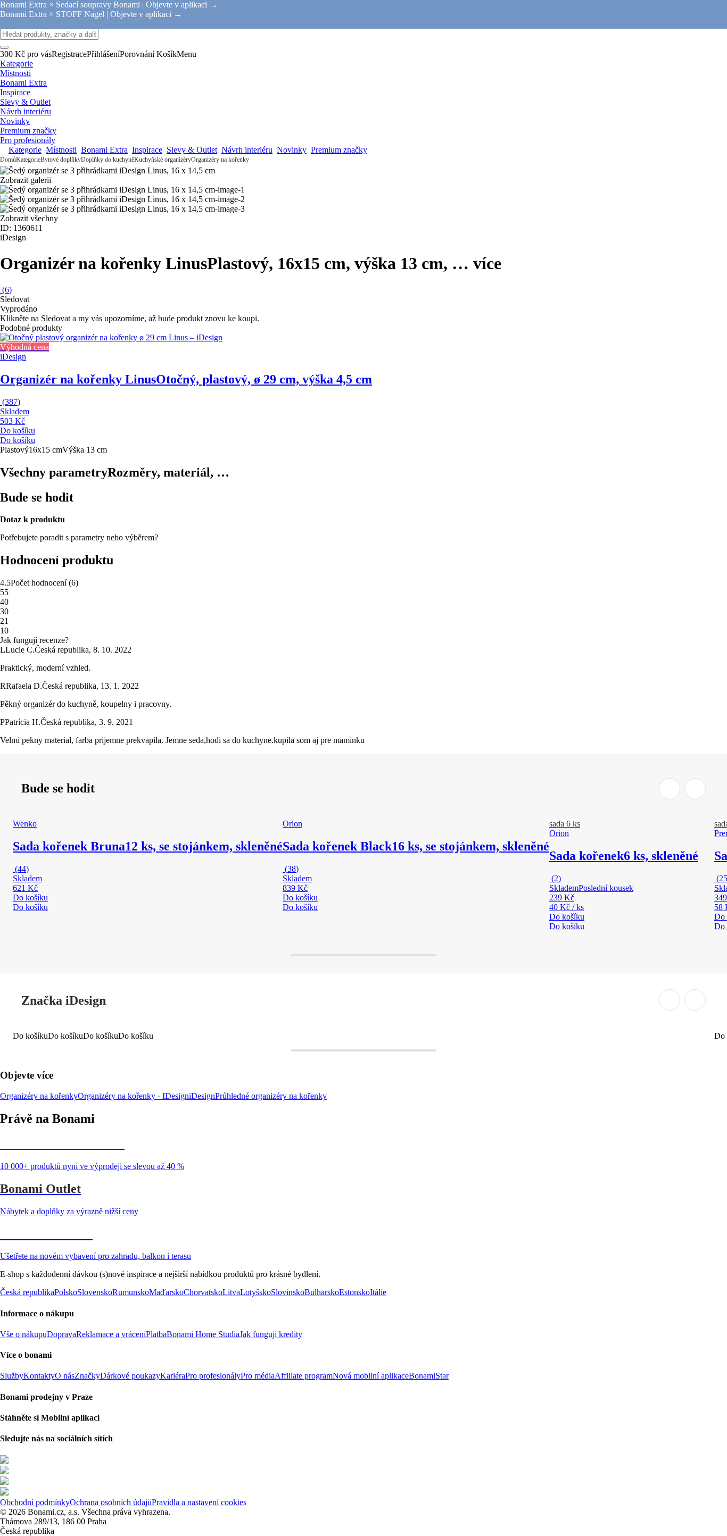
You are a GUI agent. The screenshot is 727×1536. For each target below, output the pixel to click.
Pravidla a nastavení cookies (199, 1502)
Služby (11, 1375)
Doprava (61, 1334)
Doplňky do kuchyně (107, 159)
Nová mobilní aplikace (371, 1375)
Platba (156, 1334)
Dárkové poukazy (130, 1375)
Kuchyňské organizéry (162, 159)
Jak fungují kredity (270, 1334)
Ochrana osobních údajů (111, 1502)
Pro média (258, 1375)
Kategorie (28, 159)
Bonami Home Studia (203, 1334)
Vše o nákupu (23, 1334)
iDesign (202, 1095)
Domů (8, 159)
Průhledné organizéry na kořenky (271, 1095)
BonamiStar (429, 1375)
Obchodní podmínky (35, 1502)
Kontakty (39, 1375)
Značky (87, 1375)
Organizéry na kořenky (220, 159)
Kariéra (172, 1375)
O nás (65, 1375)
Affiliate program (304, 1375)
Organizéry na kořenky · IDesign (133, 1095)
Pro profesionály (213, 1375)
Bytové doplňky (60, 159)
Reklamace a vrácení (111, 1334)
